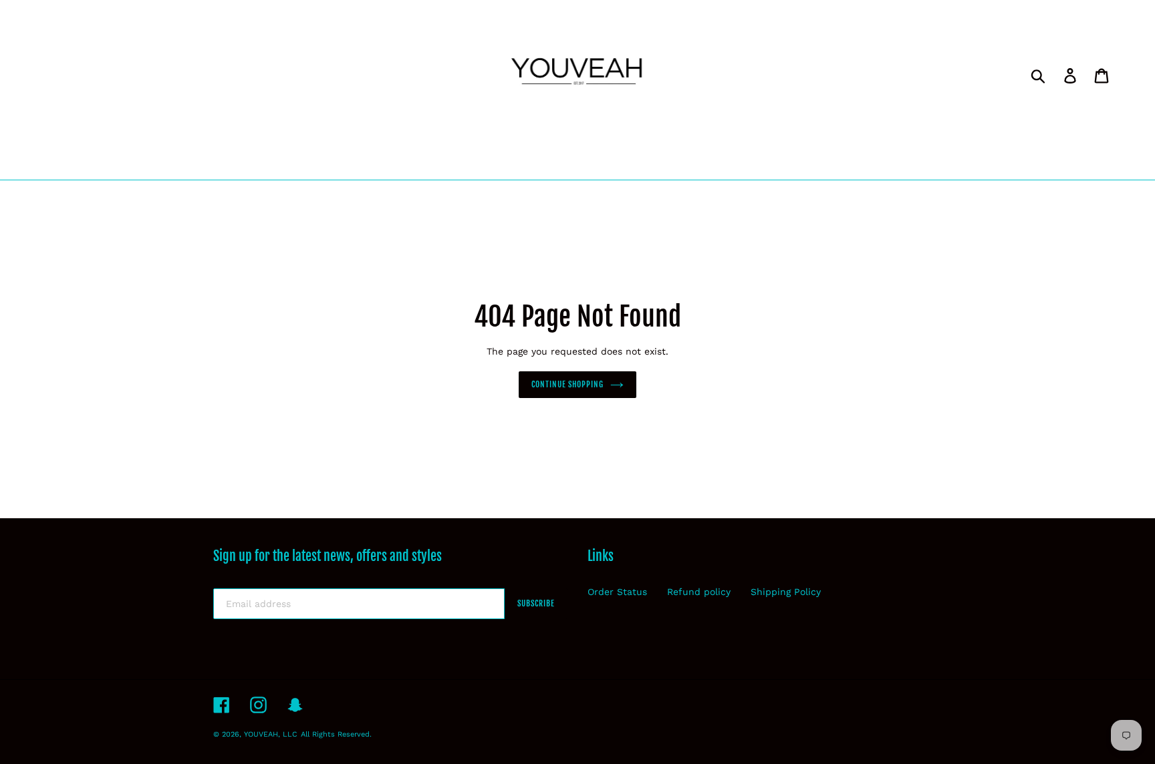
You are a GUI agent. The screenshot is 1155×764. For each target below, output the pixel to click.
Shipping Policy (786, 591)
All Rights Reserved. (336, 734)
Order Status (617, 591)
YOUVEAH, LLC (270, 734)
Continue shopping (567, 384)
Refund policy (699, 591)
